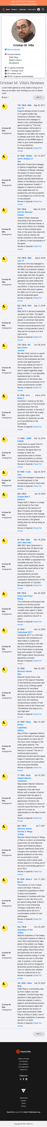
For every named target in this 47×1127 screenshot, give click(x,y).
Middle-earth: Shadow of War (25, 159)
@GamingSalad (13, 49)
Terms (23, 1103)
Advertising (23, 1098)
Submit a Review (23, 1059)
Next (38, 97)
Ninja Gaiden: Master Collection (24, 778)
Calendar (22, 9)
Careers (23, 1101)
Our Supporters (23, 1067)
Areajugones (6, 133)
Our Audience (23, 1064)
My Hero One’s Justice (23, 348)
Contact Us (23, 1070)
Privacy (23, 1106)
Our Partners (23, 1061)
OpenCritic (10, 1112)
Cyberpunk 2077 (24, 632)
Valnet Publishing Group (32, 1112)
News (8, 9)
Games (14, 9)
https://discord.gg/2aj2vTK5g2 (23, 4)
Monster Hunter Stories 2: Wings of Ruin (24, 831)
